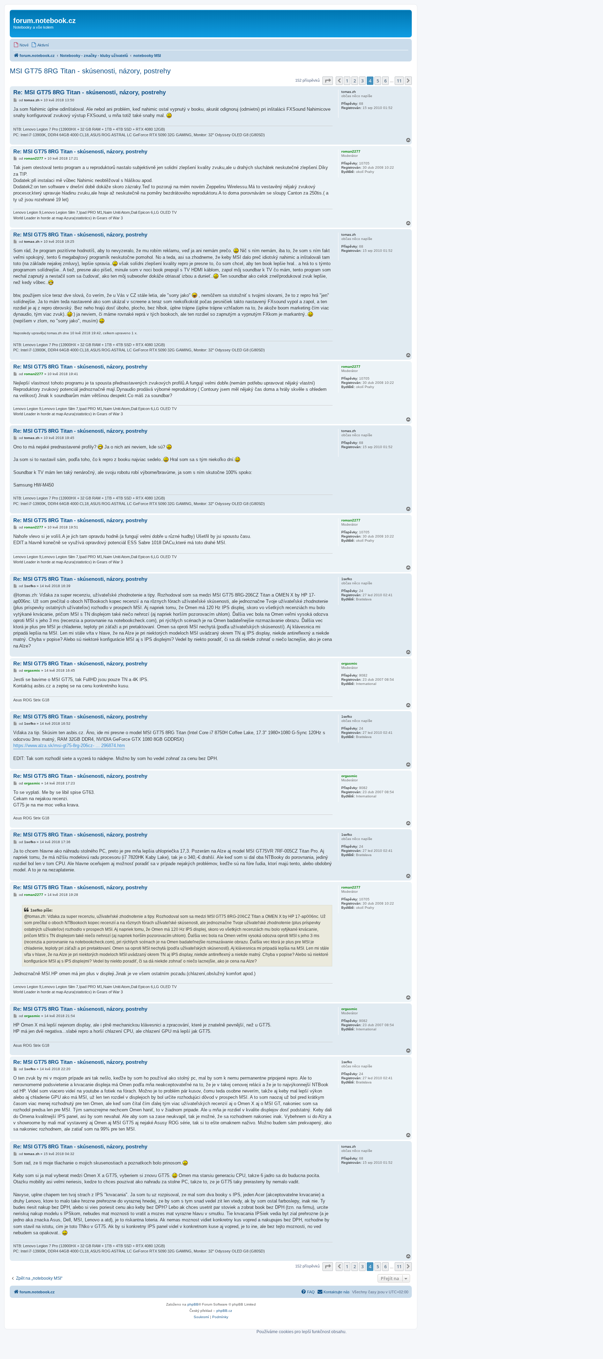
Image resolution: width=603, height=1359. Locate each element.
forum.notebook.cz (44, 20)
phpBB (193, 1304)
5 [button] (378, 81)
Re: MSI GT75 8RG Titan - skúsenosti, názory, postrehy (89, 92)
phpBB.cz (224, 1311)
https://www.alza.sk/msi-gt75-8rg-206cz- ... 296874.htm (69, 745)
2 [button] (354, 81)
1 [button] (347, 81)
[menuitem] (21, 45)
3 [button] (362, 81)
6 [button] (385, 81)
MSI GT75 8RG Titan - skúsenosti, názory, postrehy (90, 71)
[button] (327, 80)
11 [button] (399, 81)
